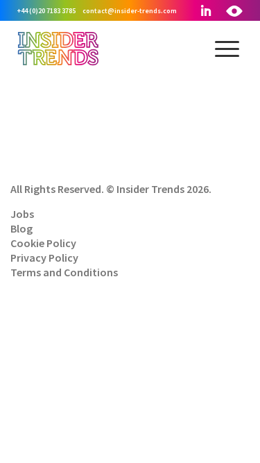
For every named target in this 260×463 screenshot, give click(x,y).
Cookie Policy (43, 243)
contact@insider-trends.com (130, 10)
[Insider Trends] (58, 63)
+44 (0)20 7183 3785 (46, 10)
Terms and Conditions (64, 272)
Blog (21, 228)
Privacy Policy (44, 257)
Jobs (22, 213)
